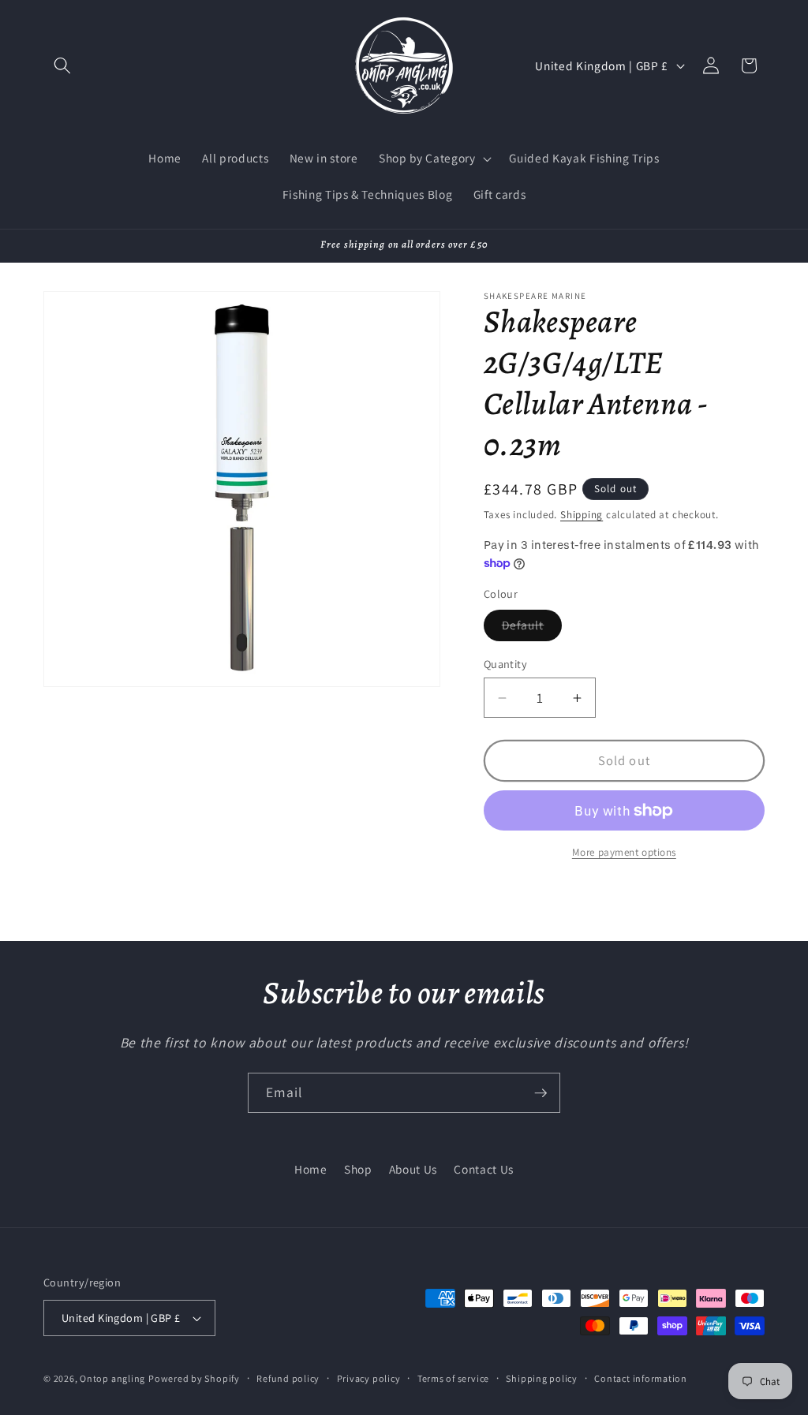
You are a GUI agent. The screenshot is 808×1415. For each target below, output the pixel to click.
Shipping (581, 514)
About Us (413, 1169)
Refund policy (288, 1378)
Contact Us (484, 1169)
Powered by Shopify (194, 1378)
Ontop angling (112, 1378)
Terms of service (453, 1378)
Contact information (640, 1378)
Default (532, 628)
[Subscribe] (540, 1093)
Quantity (506, 663)
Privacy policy (369, 1378)
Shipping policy (542, 1378)
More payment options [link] (624, 852)
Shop (358, 1169)
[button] (62, 65)
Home (310, 1169)
